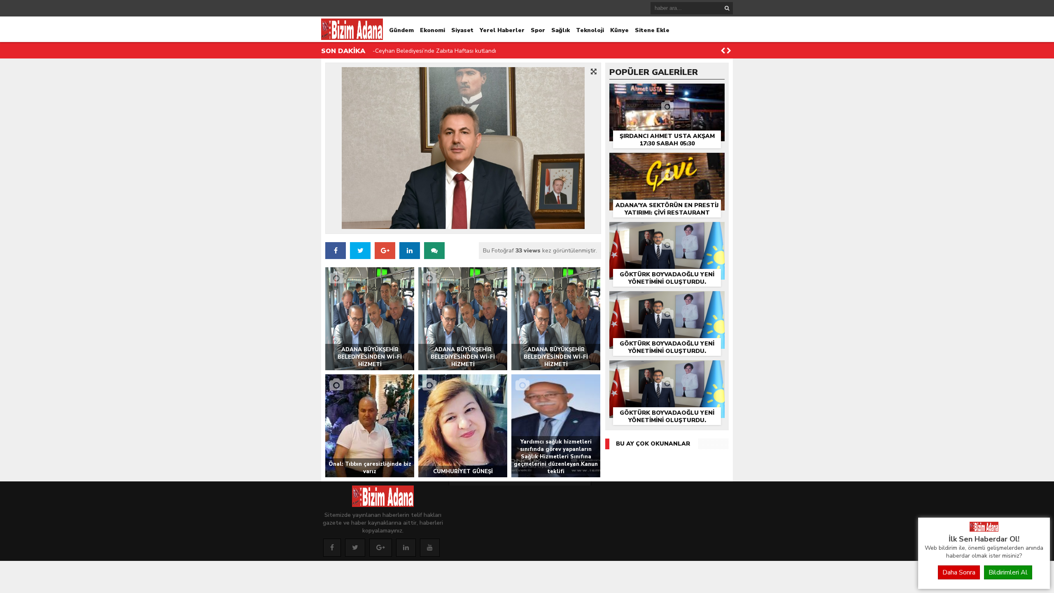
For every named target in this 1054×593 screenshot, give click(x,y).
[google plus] (385, 250)
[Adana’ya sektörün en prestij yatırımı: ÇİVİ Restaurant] (667, 161)
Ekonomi (432, 30)
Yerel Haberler (502, 30)
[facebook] (335, 250)
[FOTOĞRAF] (463, 148)
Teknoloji (590, 30)
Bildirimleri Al (1008, 572)
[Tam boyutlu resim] (594, 71)
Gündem (401, 30)
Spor (538, 30)
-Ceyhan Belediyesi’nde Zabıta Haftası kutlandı (434, 51)
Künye (619, 30)
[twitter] (360, 250)
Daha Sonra (958, 572)
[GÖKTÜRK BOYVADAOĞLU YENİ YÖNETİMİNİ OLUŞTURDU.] (667, 231)
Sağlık (560, 30)
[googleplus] (380, 548)
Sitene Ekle (652, 30)
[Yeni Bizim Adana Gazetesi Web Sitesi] (984, 529)
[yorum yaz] (434, 250)
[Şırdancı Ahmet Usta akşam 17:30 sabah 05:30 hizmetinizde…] (667, 92)
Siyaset (462, 30)
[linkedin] (406, 548)
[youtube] (430, 548)
